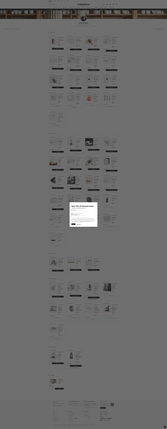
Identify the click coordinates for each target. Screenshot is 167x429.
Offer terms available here (87, 221)
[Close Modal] (96, 203)
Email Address (74, 209)
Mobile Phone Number (75, 214)
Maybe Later (79, 224)
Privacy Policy (82, 221)
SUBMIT (73, 224)
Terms (75, 221)
